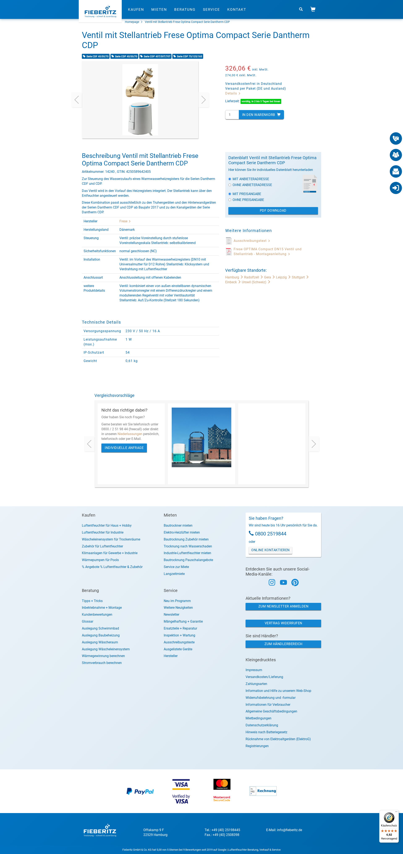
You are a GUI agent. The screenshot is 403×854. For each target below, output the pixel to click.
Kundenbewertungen (97, 615)
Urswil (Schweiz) (254, 282)
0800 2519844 (270, 534)
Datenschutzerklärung (262, 725)
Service (211, 9)
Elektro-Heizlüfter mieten (182, 532)
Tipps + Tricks (92, 601)
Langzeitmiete (174, 574)
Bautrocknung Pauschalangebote (188, 560)
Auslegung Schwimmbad (100, 628)
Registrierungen (257, 746)
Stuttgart (299, 277)
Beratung (185, 9)
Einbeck (231, 282)
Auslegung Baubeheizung (101, 635)
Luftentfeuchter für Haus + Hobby (107, 525)
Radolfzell (252, 277)
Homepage (132, 22)
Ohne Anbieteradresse (252, 185)
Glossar (87, 621)
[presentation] (76, 99)
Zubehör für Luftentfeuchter (102, 546)
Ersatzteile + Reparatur (180, 628)
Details (231, 93)
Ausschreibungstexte (179, 642)
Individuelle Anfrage (124, 448)
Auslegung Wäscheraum (100, 642)
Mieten (159, 9)
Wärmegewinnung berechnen (103, 656)
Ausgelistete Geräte (178, 649)
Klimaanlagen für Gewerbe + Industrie (109, 553)
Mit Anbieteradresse (251, 179)
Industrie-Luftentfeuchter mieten (187, 553)
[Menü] (396, 812)
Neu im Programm (177, 601)
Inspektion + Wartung (179, 635)
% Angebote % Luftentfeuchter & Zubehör (112, 567)
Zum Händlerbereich (283, 644)
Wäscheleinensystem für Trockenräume (111, 539)
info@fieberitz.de (289, 830)
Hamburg (232, 277)
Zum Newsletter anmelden (283, 606)
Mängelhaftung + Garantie (183, 621)
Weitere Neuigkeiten (178, 608)
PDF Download (273, 211)
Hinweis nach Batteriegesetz (266, 732)
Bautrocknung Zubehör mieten (186, 539)
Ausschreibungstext (251, 241)
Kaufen (136, 9)
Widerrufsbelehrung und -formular (271, 698)
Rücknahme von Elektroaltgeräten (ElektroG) (278, 739)
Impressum (254, 670)
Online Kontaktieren (270, 550)
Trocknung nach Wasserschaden (188, 546)
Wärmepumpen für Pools (100, 560)
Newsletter (171, 615)
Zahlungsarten (256, 684)
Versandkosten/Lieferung (264, 677)
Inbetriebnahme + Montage (102, 608)
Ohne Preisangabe (248, 200)
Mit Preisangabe (247, 194)
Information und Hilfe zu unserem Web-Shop (278, 691)
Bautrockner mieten (178, 525)
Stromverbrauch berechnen (102, 663)
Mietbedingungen (258, 718)
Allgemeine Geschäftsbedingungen (271, 711)
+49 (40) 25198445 (226, 830)
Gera (268, 277)
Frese (123, 221)
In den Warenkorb (259, 115)
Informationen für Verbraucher (268, 705)
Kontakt (236, 9)
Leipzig (282, 277)
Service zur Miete (176, 567)
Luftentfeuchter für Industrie (102, 532)
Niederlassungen (130, 434)
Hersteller (171, 656)
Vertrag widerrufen (283, 623)
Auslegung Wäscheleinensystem (106, 649)
